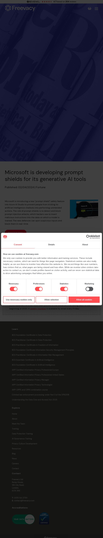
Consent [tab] (18, 244)
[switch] (39, 289)
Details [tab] (51, 244)
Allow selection (51, 300)
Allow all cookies (84, 300)
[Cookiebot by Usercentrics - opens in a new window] (88, 237)
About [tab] (85, 244)
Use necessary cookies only (19, 300)
